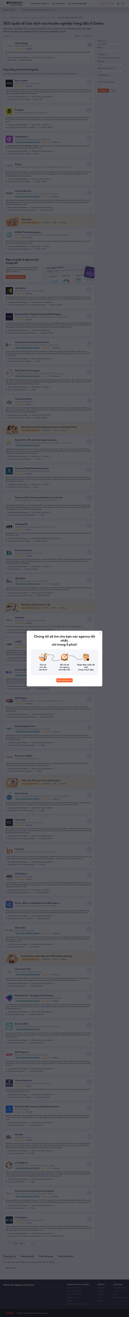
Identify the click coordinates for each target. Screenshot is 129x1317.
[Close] (99, 633)
